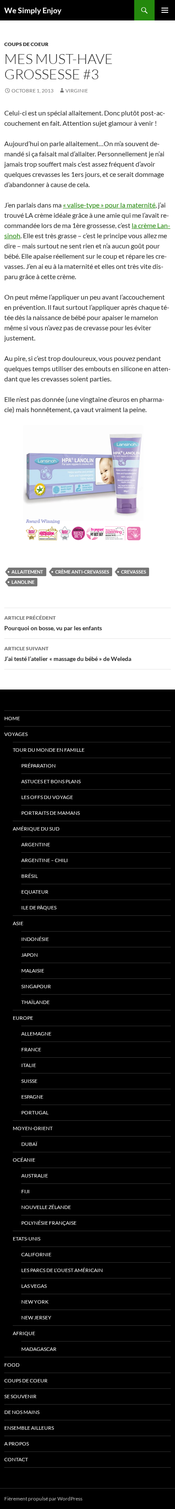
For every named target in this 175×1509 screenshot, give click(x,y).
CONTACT (16, 1459)
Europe (23, 1018)
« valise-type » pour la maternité (109, 205)
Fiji (25, 1191)
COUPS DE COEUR (26, 44)
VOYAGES (16, 734)
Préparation (38, 765)
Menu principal (165, 10)
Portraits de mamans (50, 813)
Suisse (29, 1081)
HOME (12, 718)
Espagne (32, 1097)
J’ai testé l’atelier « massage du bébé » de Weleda (67, 653)
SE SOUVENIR (20, 1396)
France (31, 1049)
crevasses (133, 571)
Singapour (36, 986)
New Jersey (36, 1317)
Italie (28, 1065)
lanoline (22, 582)
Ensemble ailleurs (29, 1428)
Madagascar (38, 1349)
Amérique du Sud (36, 828)
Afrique (24, 1333)
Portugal (34, 1112)
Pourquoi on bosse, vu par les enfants (53, 623)
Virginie (76, 90)
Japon (29, 955)
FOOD (12, 1365)
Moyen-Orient (33, 1128)
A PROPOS (16, 1443)
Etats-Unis (26, 1238)
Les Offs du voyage (47, 797)
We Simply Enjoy (33, 10)
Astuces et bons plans (51, 781)
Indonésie (35, 939)
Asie (18, 923)
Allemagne (36, 1033)
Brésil (29, 876)
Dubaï (29, 1144)
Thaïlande (35, 1002)
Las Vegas (34, 1286)
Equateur (34, 892)
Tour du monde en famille (49, 750)
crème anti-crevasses (82, 571)
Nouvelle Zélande (46, 1207)
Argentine (35, 844)
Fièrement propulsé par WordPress (43, 1498)
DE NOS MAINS (22, 1412)
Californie (36, 1254)
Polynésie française (48, 1223)
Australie (34, 1175)
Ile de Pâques (38, 907)
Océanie (24, 1160)
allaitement (27, 571)
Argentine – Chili (44, 860)
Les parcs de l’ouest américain (62, 1270)
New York (34, 1301)
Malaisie (32, 970)
